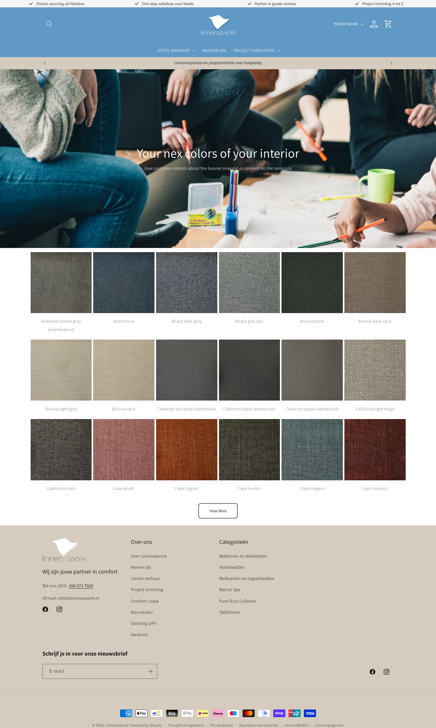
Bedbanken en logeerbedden (246, 578)
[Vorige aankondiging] (45, 63)
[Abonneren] (150, 671)
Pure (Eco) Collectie (237, 601)
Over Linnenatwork (149, 556)
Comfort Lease (145, 601)
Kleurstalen (142, 612)
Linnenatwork (116, 725)
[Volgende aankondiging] (391, 63)
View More (218, 511)
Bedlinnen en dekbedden (243, 556)
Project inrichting (147, 589)
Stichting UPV (143, 623)
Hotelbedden (231, 567)
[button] (49, 24)
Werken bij (141, 567)
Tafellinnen (229, 612)
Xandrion (139, 634)
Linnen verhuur (145, 578)
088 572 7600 (81, 586)
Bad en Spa (229, 589)
